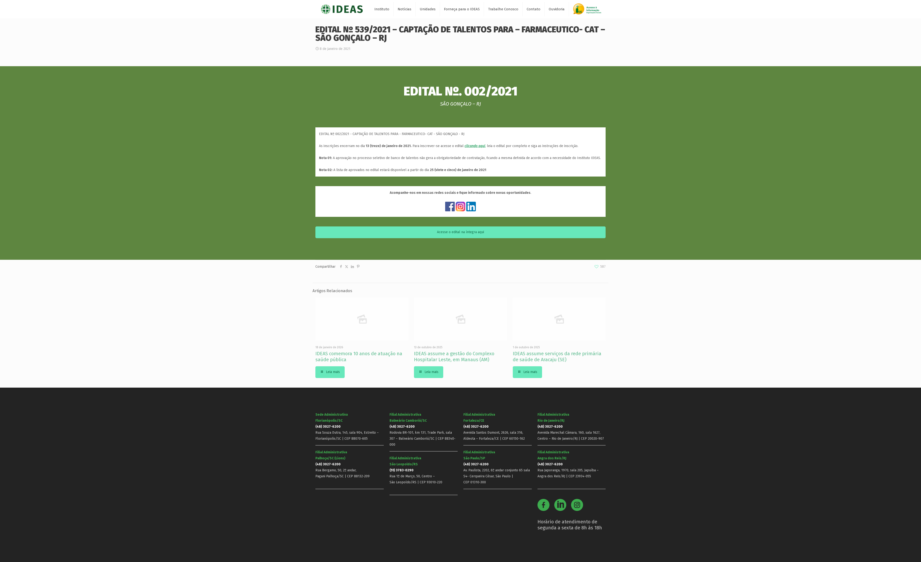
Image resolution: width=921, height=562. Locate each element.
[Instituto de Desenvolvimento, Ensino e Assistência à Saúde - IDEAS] (341, 9)
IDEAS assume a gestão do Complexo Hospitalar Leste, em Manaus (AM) (454, 356)
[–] (589, 11)
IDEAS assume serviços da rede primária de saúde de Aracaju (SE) (557, 356)
